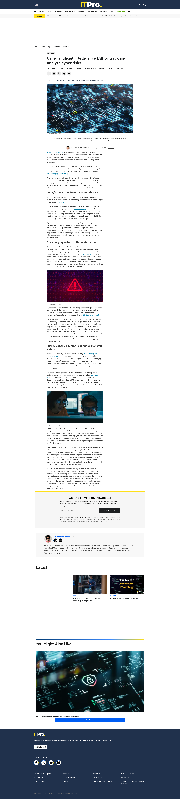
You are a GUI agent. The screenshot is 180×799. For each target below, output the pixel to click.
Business (42, 12)
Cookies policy (97, 777)
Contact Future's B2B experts (102, 781)
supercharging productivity (57, 174)
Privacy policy (38, 777)
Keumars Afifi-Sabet (80, 148)
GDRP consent (39, 781)
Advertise (103, 12)
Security (81, 12)
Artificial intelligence (55, 152)
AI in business (77, 16)
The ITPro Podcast (108, 16)
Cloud (50, 12)
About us (66, 774)
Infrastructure (70, 12)
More (112, 12)
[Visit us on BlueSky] (57, 762)
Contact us (96, 774)
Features (111, 148)
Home (36, 47)
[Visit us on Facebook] (36, 762)
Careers (65, 781)
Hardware (58, 12)
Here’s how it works (97, 80)
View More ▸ (90, 720)
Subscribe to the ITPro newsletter (58, 16)
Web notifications (69, 777)
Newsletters (125, 777)
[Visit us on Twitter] (43, 762)
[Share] (49, 73)
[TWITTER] (56, 540)
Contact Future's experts (42, 774)
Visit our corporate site (103, 741)
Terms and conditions (128, 774)
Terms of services (84, 517)
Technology (46, 47)
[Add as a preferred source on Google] (40, 747)
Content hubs (92, 12)
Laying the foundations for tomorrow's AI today (134, 16)
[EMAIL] (61, 540)
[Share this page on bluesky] (64, 73)
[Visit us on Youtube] (51, 762)
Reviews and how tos (92, 16)
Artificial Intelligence (62, 47)
